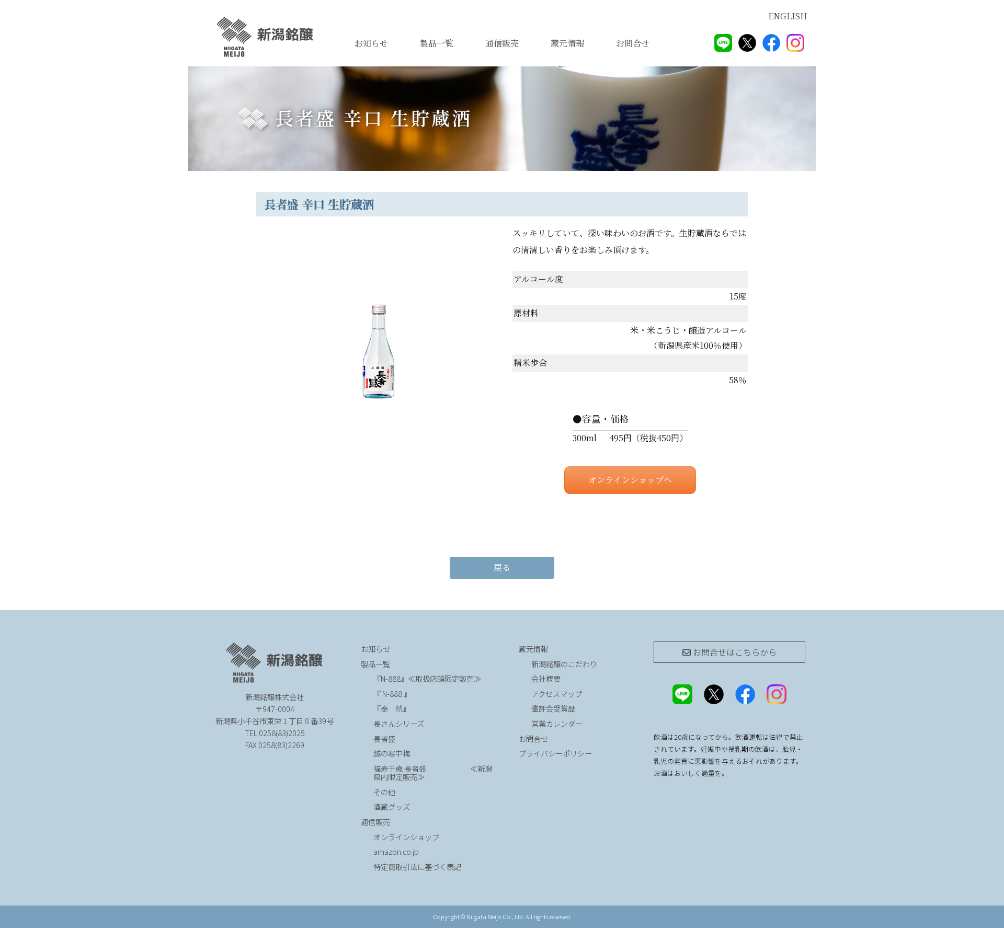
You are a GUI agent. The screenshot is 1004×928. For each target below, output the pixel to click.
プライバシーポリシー (555, 753)
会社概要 (546, 678)
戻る (502, 568)
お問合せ (632, 43)
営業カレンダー (557, 723)
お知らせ (371, 43)
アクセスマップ (556, 693)
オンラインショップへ (630, 480)
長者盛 (384, 738)
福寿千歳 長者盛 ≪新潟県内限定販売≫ (432, 773)
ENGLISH (787, 16)
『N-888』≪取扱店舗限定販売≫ (427, 678)
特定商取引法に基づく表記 (417, 866)
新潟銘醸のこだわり (564, 663)
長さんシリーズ (398, 723)
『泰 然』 (419, 708)
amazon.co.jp (396, 851)
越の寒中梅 (391, 753)
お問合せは (734, 652)
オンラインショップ (406, 836)
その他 (384, 791)
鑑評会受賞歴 (553, 708)
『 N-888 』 (392, 693)
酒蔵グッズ (391, 806)
